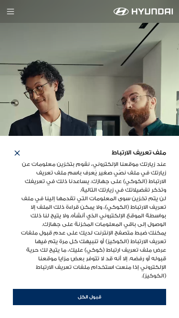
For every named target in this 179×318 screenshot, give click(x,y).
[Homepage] (143, 11)
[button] (17, 153)
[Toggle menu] (10, 11)
